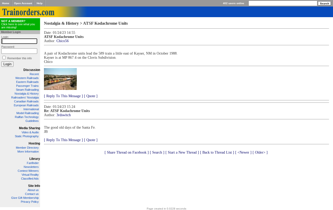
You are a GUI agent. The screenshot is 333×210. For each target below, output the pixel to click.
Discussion (31, 70)
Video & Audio (30, 132)
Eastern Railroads (27, 81)
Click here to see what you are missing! (18, 24)
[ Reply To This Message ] (63, 96)
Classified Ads (30, 178)
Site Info (34, 186)
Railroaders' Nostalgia (25, 97)
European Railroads (26, 105)
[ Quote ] (91, 96)
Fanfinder (33, 163)
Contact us (32, 193)
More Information (28, 151)
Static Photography (27, 136)
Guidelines (32, 120)
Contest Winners (28, 170)
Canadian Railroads (26, 101)
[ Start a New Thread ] (182, 152)
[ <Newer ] (243, 152)
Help (39, 3)
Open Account (23, 3)
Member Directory (27, 147)
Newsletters (31, 166)
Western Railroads (27, 78)
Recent (34, 74)
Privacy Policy (30, 201)
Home (5, 3)
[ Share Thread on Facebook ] (127, 152)
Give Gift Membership (25, 197)
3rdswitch (63, 115)
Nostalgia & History (27, 93)
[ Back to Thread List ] (217, 152)
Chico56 (62, 41)
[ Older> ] (260, 152)
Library (34, 159)
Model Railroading (27, 113)
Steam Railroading (27, 89)
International (31, 109)
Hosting (34, 143)
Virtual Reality (30, 174)
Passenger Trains (27, 85)
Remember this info (19, 58)
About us (33, 190)
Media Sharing (29, 128)
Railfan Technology (27, 117)
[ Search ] (157, 152)
